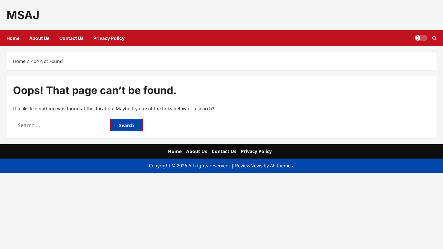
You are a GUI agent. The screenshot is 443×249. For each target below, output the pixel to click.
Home (12, 38)
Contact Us (71, 38)
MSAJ (22, 15)
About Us (39, 38)
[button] (434, 38)
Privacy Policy (109, 38)
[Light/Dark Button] (420, 38)
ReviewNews (248, 165)
